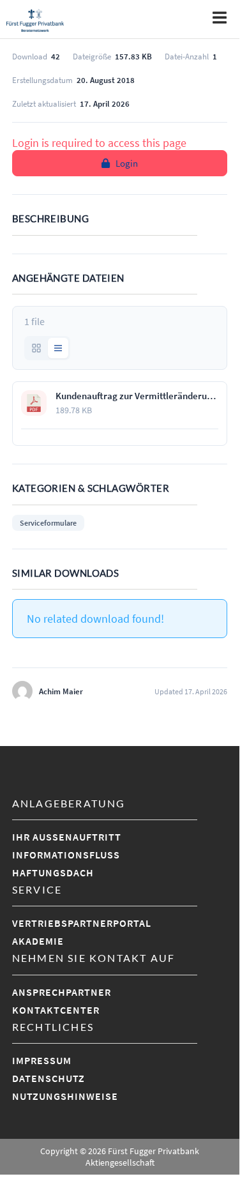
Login (127, 163)
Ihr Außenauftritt (66, 836)
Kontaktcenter (56, 1009)
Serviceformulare (48, 523)
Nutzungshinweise (65, 1096)
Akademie (38, 940)
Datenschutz (48, 1078)
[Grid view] (36, 348)
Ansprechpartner (61, 992)
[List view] (58, 348)
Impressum (41, 1060)
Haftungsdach (53, 872)
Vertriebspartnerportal (81, 923)
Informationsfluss (66, 854)
